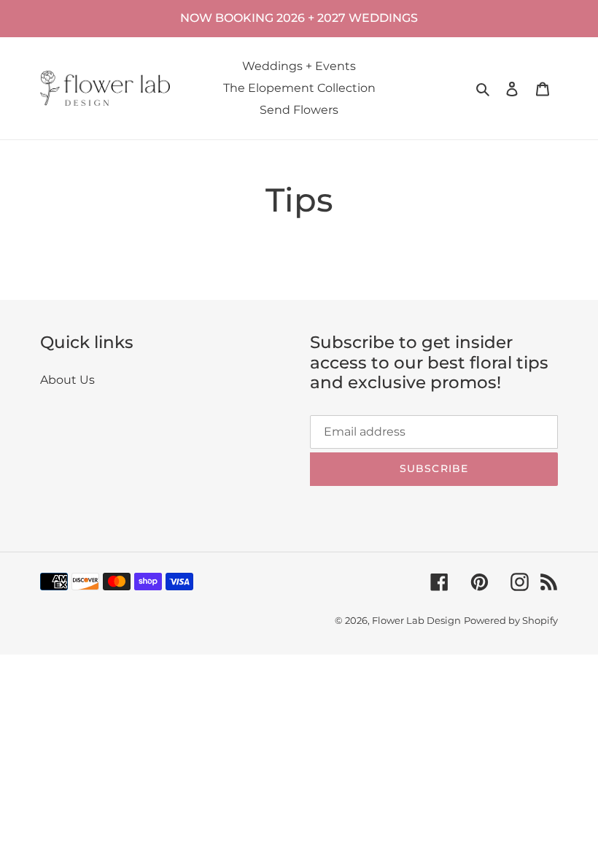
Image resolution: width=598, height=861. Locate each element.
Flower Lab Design (416, 620)
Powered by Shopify (511, 620)
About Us (67, 380)
